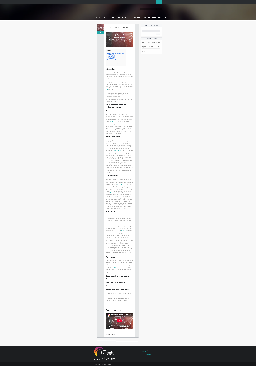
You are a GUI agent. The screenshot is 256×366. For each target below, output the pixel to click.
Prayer (113, 334)
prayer (128, 81)
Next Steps (113, 2)
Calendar (144, 2)
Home (96, 2)
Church (108, 334)
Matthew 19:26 (126, 152)
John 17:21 (116, 267)
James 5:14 (108, 215)
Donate (159, 2)
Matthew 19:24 (117, 150)
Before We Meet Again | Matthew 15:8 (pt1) (106, 340)
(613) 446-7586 (143, 351)
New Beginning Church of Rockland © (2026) (102, 364)
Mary (111, 193)
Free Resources (135, 2)
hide (113, 50)
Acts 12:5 (119, 184)
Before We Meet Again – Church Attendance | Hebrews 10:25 (125, 342)
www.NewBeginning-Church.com (147, 354)
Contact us (152, 2)
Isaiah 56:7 (113, 121)
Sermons (128, 2)
